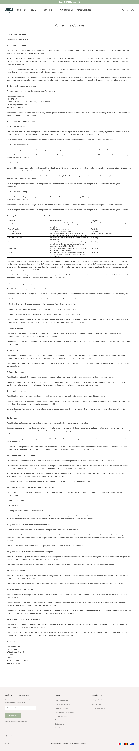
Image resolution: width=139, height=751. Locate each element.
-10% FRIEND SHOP (48, 10)
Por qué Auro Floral (61, 716)
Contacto (58, 728)
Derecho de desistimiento (63, 704)
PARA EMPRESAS (66, 10)
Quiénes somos (59, 724)
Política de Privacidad (23, 720)
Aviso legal (83, 743)
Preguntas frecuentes (61, 708)
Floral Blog (58, 720)
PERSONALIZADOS (84, 10)
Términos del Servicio (55, 743)
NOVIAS (34, 10)
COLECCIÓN (21, 10)
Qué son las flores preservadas (64, 712)
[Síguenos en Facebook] (6, 736)
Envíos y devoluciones (62, 700)
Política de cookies (74, 743)
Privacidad (65, 743)
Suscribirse (13, 715)
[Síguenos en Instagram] (12, 736)
